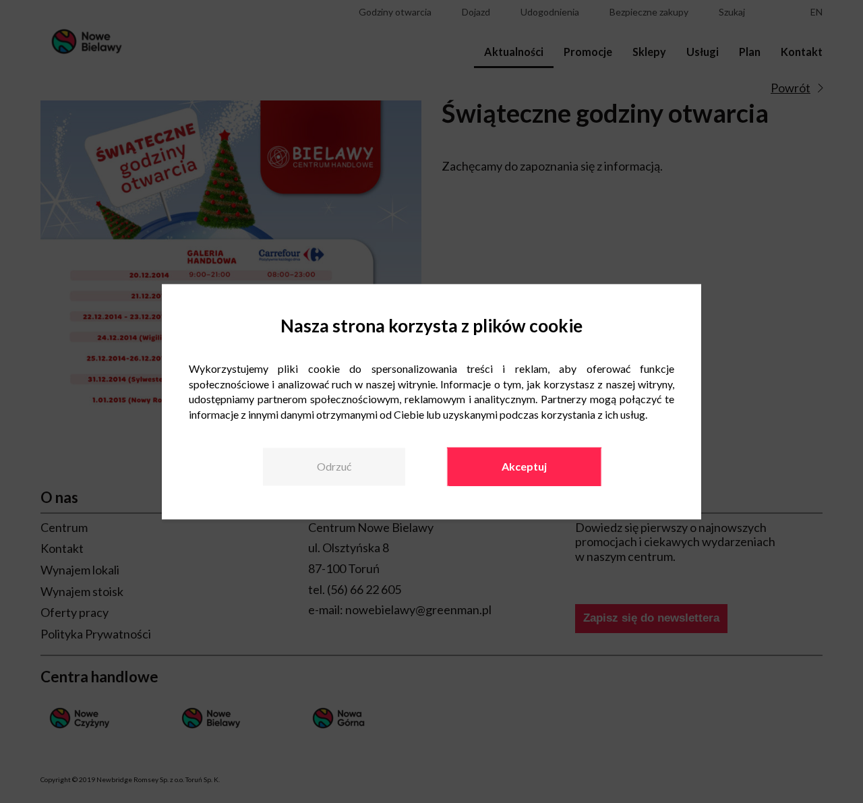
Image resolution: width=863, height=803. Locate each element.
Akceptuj (524, 466)
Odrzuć (334, 466)
